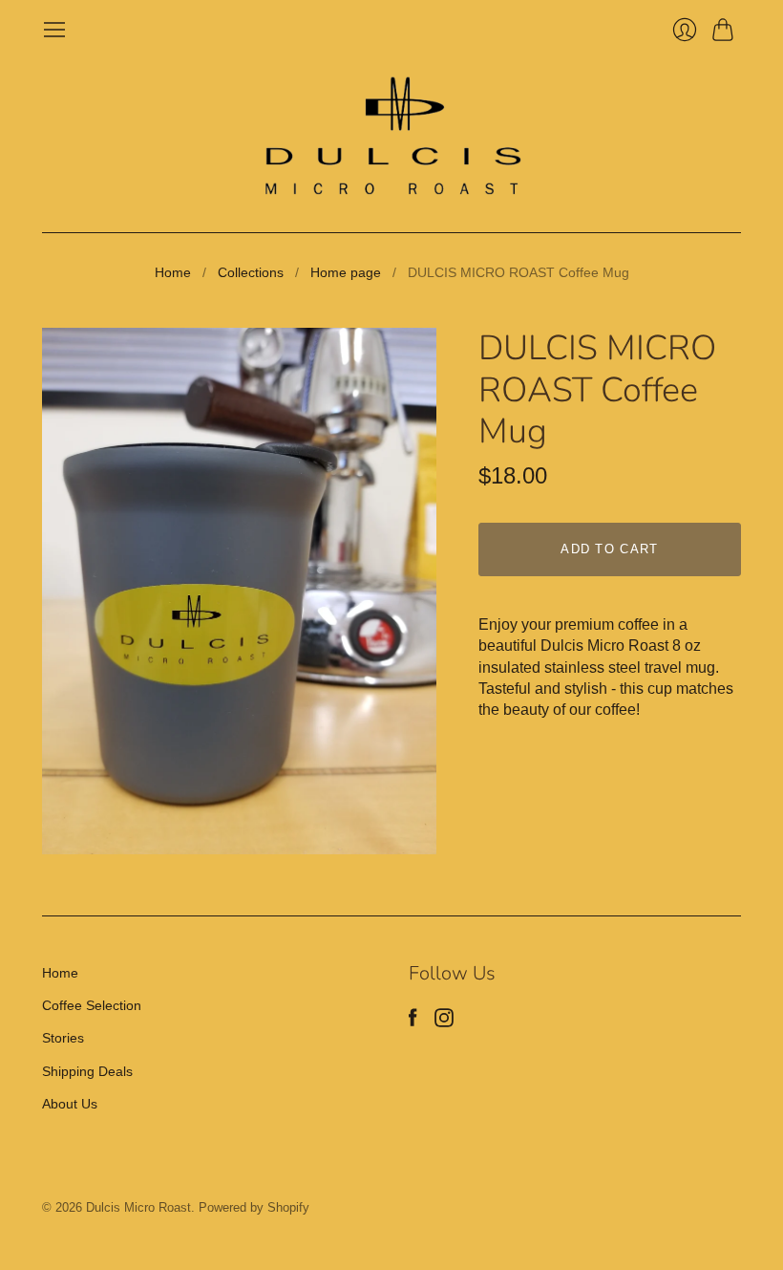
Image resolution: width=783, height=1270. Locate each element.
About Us (69, 1103)
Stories (63, 1037)
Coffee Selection (91, 1005)
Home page (345, 272)
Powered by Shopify (254, 1207)
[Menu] (54, 30)
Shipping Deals (87, 1071)
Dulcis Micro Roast (138, 1207)
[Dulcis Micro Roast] (391, 137)
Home (173, 272)
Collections (251, 272)
